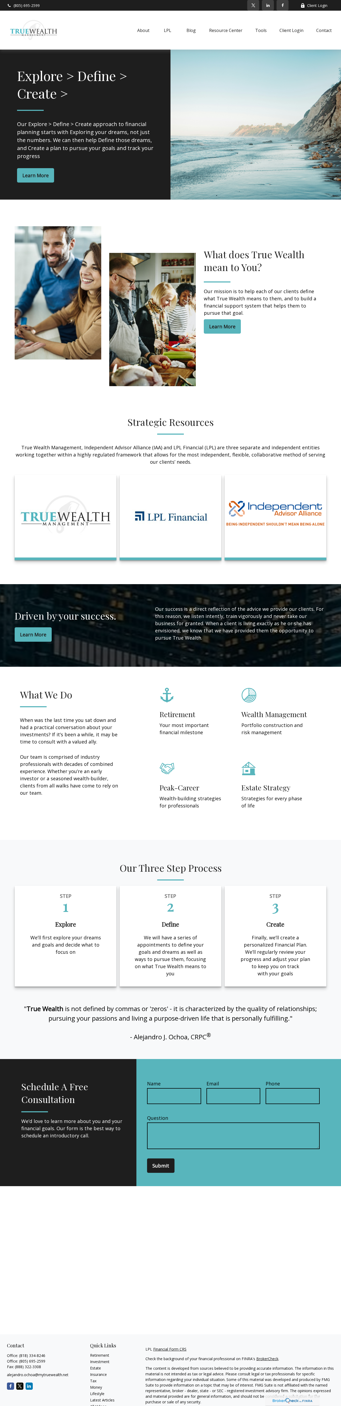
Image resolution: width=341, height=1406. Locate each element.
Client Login (317, 5)
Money (96, 1387)
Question (157, 1118)
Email (212, 1083)
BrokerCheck (267, 1358)
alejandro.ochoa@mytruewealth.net (37, 1374)
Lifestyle (97, 1393)
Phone (273, 1083)
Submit (160, 1165)
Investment (99, 1361)
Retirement (99, 1355)
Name (154, 1083)
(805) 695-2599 (27, 5)
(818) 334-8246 (32, 1355)
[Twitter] (253, 5)
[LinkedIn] (268, 5)
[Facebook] (283, 5)
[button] (143, 30)
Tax (93, 1380)
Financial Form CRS (169, 1349)
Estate (95, 1368)
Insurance (98, 1374)
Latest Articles (102, 1400)
